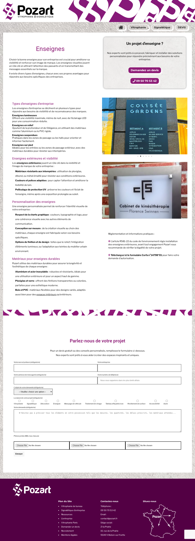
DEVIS (182, 27)
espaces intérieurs (46, 294)
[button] (105, 126)
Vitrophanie (138, 27)
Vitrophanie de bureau (71, 506)
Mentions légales (69, 535)
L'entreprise (66, 518)
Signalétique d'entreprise (73, 510)
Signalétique (162, 27)
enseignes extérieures (29, 163)
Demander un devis (70, 526)
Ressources (66, 514)
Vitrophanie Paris (69, 522)
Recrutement (67, 531)
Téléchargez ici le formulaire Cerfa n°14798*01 (136, 255)
